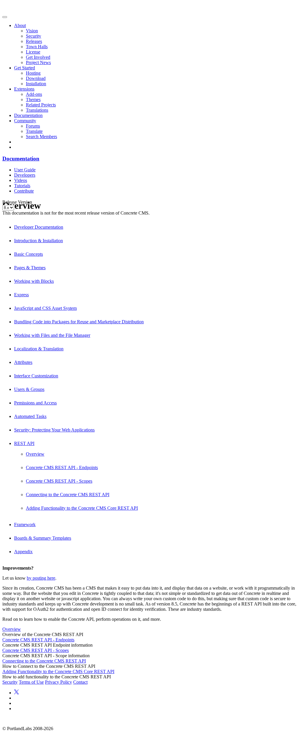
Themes (33, 99)
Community (25, 120)
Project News (38, 62)
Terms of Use (31, 682)
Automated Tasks (30, 416)
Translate (34, 131)
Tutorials (22, 185)
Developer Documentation (38, 227)
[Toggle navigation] (4, 17)
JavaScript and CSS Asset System (45, 308)
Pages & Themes (30, 267)
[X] (16, 692)
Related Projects (41, 104)
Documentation (28, 115)
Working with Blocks (34, 281)
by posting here (41, 578)
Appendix (23, 551)
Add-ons (34, 94)
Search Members (41, 136)
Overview (35, 453)
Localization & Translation (38, 348)
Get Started (24, 67)
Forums (33, 125)
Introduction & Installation (38, 240)
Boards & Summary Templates (42, 538)
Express (21, 294)
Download (36, 78)
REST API (24, 443)
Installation (36, 83)
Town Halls (37, 46)
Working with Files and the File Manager (52, 335)
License (33, 51)
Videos (20, 180)
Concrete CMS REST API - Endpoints (62, 467)
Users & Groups (29, 389)
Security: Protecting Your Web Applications (54, 429)
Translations (37, 110)
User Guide (25, 169)
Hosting (33, 73)
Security (33, 36)
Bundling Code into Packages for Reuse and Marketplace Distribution (79, 321)
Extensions (24, 88)
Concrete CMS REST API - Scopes (59, 481)
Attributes (23, 362)
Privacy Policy (58, 682)
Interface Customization (36, 375)
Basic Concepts (28, 254)
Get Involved (38, 57)
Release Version (17, 202)
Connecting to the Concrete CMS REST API (67, 494)
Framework (25, 524)
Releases (34, 41)
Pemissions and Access (35, 402)
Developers (24, 175)
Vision (32, 30)
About (20, 25)
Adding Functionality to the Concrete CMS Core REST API (82, 508)
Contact (80, 682)
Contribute (24, 190)
